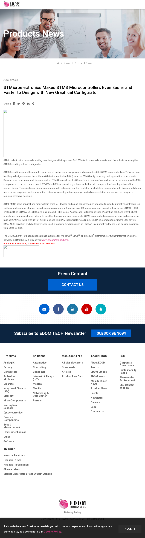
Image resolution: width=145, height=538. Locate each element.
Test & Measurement (12, 426)
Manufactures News (99, 382)
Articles (66, 371)
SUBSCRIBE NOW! (111, 333)
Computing (39, 367)
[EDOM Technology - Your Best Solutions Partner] (58, 63)
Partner (37, 400)
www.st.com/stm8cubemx (55, 240)
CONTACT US (73, 285)
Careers (95, 402)
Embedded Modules (10, 378)
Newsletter (97, 397)
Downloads (68, 367)
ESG (122, 356)
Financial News (12, 460)
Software (9, 441)
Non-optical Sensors (11, 406)
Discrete (9, 383)
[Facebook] (58, 309)
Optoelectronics (13, 412)
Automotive (40, 362)
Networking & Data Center (41, 394)
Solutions (39, 356)
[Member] (100, 309)
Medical (37, 383)
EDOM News (98, 376)
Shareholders (12, 469)
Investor (9, 448)
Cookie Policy (52, 531)
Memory (8, 396)
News (67, 63)
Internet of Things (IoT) (43, 378)
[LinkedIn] (72, 309)
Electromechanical (15, 432)
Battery (8, 367)
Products (10, 356)
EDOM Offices (99, 371)
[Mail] (44, 309)
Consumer (39, 371)
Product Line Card (72, 376)
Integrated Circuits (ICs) (15, 390)
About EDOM (99, 356)
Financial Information (16, 464)
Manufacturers (72, 356)
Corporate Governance (127, 364)
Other (7, 436)
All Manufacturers (72, 362)
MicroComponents (15, 400)
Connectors (11, 371)
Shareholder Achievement (127, 379)
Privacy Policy (72, 512)
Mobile (37, 388)
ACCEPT (130, 528)
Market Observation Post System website (28, 473)
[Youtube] (86, 309)
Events (94, 393)
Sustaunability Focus (128, 371)
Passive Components (11, 418)
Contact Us (97, 411)
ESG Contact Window (127, 386)
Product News (83, 63)
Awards (95, 367)
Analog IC (9, 362)
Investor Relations (14, 455)
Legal (94, 406)
